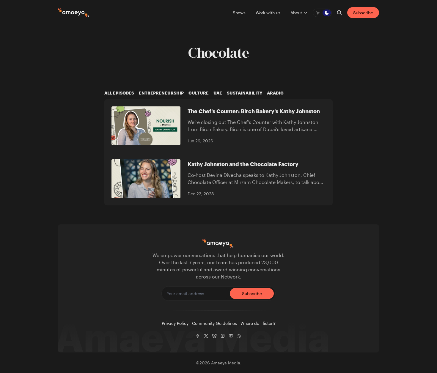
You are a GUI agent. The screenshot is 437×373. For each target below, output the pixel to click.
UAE (217, 93)
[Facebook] (197, 335)
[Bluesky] (214, 335)
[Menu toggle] (305, 12)
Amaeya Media (225, 362)
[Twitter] (206, 335)
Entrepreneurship (161, 93)
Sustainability (244, 93)
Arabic (275, 93)
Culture (198, 93)
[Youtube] (231, 335)
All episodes (119, 93)
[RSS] (239, 335)
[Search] (339, 12)
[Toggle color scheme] (322, 13)
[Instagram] (222, 335)
